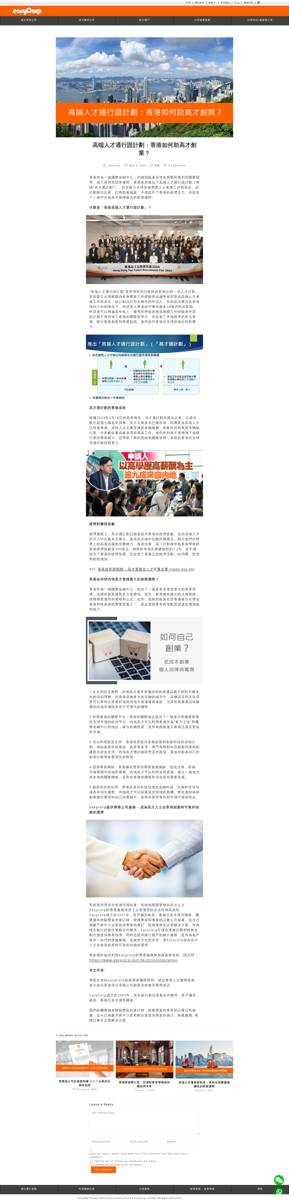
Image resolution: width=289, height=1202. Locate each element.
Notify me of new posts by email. (119, 1164)
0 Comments (177, 165)
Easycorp (114, 165)
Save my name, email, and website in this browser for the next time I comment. (139, 1155)
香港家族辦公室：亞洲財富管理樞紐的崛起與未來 (144, 1084)
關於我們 (199, 2)
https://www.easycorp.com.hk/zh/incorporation (133, 960)
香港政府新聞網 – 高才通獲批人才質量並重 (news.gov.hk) (146, 569)
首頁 (188, 2)
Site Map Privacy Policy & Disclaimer (101, 1198)
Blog (237, 2)
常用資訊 (225, 2)
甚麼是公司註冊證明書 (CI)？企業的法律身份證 (85, 1083)
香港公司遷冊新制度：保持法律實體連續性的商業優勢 (204, 1084)
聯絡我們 (248, 2)
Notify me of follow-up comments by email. (126, 1161)
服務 (211, 2)
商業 (157, 165)
